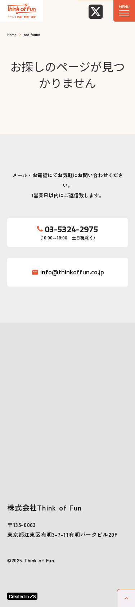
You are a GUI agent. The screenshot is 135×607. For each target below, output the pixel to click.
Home (12, 34)
